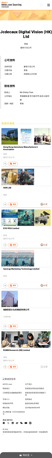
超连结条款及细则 (32, 403)
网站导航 (6, 408)
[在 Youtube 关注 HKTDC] (26, 423)
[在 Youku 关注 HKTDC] (30, 423)
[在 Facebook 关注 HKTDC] (4, 423)
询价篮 (26, 455)
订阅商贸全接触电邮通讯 (12, 393)
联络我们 (6, 388)
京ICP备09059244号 (32, 408)
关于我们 (28, 384)
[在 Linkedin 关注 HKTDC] (12, 423)
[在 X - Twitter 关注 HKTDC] (8, 423)
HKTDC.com (7, 384)
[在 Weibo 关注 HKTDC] (17, 423)
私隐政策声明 (8, 403)
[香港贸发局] (26, 380)
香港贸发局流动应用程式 (34, 388)
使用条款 (28, 399)
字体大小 (6, 399)
